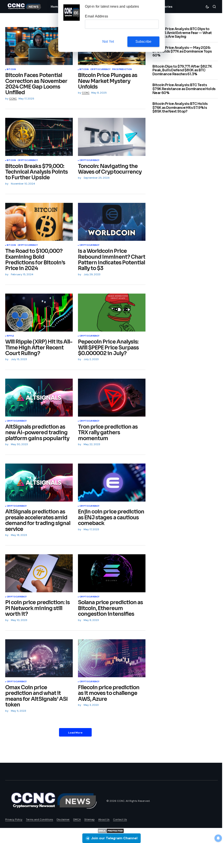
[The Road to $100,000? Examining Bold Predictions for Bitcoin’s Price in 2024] (39, 222)
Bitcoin (11, 69)
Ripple (10, 336)
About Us (104, 819)
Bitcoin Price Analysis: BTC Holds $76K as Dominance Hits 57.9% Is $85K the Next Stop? (180, 107)
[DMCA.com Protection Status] (111, 830)
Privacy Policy (13, 819)
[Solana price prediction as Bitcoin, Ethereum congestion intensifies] (111, 573)
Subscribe (143, 41)
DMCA (77, 819)
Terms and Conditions (39, 819)
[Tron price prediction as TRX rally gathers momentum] (111, 398)
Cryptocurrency (100, 69)
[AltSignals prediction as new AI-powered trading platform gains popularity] (39, 398)
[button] (207, 6)
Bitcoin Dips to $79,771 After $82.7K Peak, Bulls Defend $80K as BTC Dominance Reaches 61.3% (182, 70)
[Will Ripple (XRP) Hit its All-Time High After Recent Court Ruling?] (39, 313)
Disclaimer (63, 819)
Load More (75, 732)
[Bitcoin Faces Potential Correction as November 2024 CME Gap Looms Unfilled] (39, 46)
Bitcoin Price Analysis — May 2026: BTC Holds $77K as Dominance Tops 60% (182, 51)
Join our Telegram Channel (114, 838)
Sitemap (89, 819)
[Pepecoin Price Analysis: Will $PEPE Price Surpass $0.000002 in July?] (111, 313)
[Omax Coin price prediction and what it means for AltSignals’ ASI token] (39, 658)
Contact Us (120, 819)
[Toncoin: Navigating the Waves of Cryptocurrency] (111, 137)
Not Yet (108, 41)
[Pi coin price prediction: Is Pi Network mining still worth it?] (39, 573)
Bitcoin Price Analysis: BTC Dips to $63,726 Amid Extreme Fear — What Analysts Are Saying (182, 33)
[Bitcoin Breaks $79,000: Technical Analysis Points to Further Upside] (39, 137)
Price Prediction (122, 69)
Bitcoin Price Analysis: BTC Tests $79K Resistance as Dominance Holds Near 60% (183, 89)
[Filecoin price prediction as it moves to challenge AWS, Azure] (111, 658)
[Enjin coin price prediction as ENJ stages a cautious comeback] (111, 482)
